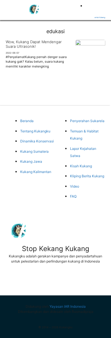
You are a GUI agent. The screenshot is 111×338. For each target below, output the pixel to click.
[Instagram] (76, 280)
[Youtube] (55, 280)
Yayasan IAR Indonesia (68, 306)
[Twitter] (34, 280)
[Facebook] (13, 280)
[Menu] (8, 9)
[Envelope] (98, 280)
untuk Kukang (99, 17)
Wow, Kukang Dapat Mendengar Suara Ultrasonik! (34, 44)
